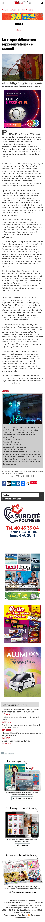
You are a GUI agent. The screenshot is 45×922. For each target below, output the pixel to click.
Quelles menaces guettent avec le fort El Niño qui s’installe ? (21, 726)
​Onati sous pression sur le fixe (16, 741)
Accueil (5, 10)
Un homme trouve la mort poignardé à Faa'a (20, 718)
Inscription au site (23, 918)
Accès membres (10, 915)
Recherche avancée (11, 499)
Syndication (35, 915)
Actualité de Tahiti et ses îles (21, 10)
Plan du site (22, 915)
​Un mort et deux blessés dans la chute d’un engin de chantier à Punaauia (20, 710)
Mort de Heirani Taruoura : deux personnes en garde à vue (22, 734)
